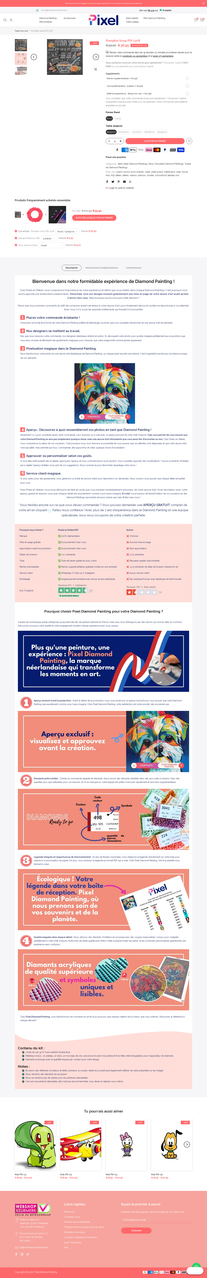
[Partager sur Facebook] (107, 181)
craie (178, 172)
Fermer (3, 3)
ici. (50, 510)
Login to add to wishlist (121, 188)
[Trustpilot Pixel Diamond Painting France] (75, 590)
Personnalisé (45, 22)
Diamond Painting (48, 18)
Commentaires (133, 267)
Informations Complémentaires (101, 267)
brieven (140, 172)
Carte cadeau (132, 22)
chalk (147, 172)
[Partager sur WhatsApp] (130, 181)
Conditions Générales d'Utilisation (80, 1237)
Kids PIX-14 (20, 1174)
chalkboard (169, 172)
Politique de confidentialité (77, 1222)
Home (185, 172)
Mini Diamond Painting (154, 18)
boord (126, 172)
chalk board (157, 172)
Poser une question (116, 157)
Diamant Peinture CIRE (29, 238)
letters (118, 175)
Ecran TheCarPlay (72, 1242)
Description (72, 267)
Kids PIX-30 (157, 1174)
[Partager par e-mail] (124, 181)
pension (142, 175)
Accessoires (70, 18)
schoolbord (161, 175)
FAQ (66, 1247)
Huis (108, 175)
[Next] (96, 57)
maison (133, 175)
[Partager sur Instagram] (22, 1254)
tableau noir (173, 175)
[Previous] (34, 57)
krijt (112, 175)
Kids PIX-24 (111, 1174)
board (119, 172)
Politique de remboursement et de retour (84, 1227)
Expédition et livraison (74, 1232)
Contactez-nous (72, 1217)
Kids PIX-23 (66, 1174)
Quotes (150, 175)
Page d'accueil (21, 31)
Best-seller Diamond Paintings (132, 164)
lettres (126, 175)
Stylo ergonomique (27, 245)
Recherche (69, 1212)
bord (133, 172)
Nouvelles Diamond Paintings (169, 164)
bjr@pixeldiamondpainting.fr (55, 10)
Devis (151, 164)
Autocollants (132, 18)
